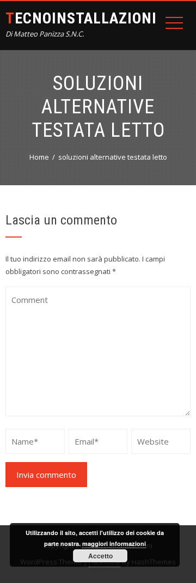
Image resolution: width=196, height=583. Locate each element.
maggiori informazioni (114, 543)
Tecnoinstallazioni (81, 18)
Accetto (100, 556)
